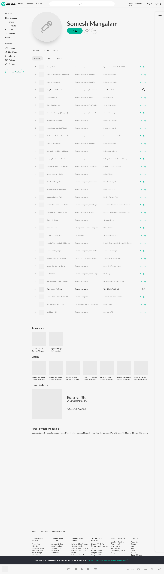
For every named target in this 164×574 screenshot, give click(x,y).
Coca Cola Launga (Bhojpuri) (57, 113)
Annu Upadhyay (57, 546)
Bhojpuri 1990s (96, 555)
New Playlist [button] (15, 72)
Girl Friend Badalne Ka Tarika (113, 281)
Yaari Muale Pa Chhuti (55, 289)
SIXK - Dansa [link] (115, 546)
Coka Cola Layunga (54, 251)
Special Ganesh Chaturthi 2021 (114, 67)
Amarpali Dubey (57, 544)
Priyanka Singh (37, 553)
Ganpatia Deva (52, 220)
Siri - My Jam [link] (115, 548)
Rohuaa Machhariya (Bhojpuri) (58, 74)
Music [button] (20, 4)
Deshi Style (107, 274)
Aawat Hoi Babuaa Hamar (56, 266)
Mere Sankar (107, 304)
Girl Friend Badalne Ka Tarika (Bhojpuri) (61, 281)
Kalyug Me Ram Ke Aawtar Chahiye (115, 159)
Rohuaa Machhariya (110, 74)
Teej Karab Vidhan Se (55, 90)
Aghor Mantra (108, 174)
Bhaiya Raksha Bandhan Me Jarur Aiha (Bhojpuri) (65, 212)
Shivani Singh (36, 555)
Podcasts (29, 4)
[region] (90, 531)
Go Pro (39, 4)
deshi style (51, 274)
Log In (149, 4)
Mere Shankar (108, 228)
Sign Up (158, 4)
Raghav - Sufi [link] (115, 544)
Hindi (130, 5)
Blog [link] (132, 546)
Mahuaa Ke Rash (109, 189)
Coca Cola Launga (53, 105)
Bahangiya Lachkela (110, 151)
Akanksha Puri (56, 548)
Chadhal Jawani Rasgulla (79, 548)
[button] (136, 4)
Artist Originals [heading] (118, 538)
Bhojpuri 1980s (96, 553)
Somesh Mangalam (92, 23)
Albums (56, 50)
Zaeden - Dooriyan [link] (117, 542)
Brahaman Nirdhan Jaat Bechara (59, 136)
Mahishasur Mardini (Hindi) (57, 128)
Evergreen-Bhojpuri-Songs (56, 349)
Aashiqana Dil (52, 312)
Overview (35, 50)
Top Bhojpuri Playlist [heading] (97, 539)
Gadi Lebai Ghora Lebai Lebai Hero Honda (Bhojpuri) (66, 205)
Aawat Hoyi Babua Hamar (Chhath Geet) (61, 297)
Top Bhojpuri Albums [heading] (77, 539)
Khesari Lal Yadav (38, 548)
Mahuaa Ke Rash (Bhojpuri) (57, 189)
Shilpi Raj (92, 74)
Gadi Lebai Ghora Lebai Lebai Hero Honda (118, 205)
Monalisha (55, 550)
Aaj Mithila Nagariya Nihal (56, 258)
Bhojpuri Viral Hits (97, 544)
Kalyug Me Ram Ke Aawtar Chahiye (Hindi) (62, 159)
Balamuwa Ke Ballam (78, 555)
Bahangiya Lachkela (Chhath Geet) (59, 151)
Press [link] (133, 551)
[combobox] (82, 3)
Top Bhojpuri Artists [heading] (37, 539)
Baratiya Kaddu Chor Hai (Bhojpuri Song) (62, 166)
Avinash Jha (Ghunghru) (83, 258)
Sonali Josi (55, 553)
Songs (46, 50)
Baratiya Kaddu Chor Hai (112, 166)
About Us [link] (134, 542)
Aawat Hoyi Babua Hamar (112, 297)
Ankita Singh (93, 274)
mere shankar (52, 228)
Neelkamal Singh (37, 550)
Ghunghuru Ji (79, 228)
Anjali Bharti (93, 90)
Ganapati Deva (52, 67)
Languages (135, 3)
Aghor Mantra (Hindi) (55, 174)
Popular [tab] (37, 58)
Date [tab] (49, 58)
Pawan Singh (36, 544)
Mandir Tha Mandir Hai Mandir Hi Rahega (62, 243)
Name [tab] (59, 58)
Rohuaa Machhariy (54, 143)
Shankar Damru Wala (54, 235)
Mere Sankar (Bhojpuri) (55, 304)
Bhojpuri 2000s (96, 550)
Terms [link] (133, 555)
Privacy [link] (139, 555)
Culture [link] (133, 544)
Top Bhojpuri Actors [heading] (57, 539)
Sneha (91, 97)
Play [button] (74, 30)
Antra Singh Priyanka (96, 205)
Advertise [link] (134, 553)
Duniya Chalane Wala (54, 197)
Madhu (91, 212)
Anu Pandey (93, 105)
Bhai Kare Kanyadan (54, 182)
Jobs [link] (132, 548)
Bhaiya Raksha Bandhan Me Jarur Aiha (116, 212)
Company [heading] (135, 538)
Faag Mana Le (52, 97)
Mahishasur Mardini (54, 120)
